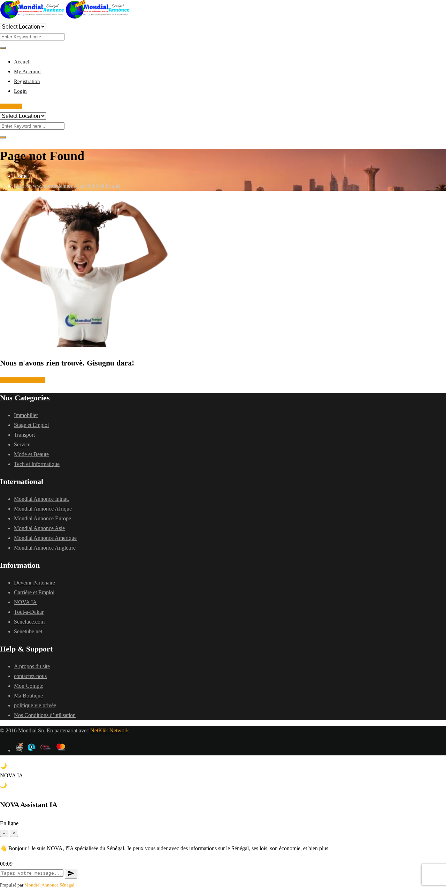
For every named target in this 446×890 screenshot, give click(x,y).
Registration (27, 81)
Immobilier (26, 415)
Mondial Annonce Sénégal (49, 885)
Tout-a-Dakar (29, 612)
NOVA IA (25, 602)
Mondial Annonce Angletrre (45, 548)
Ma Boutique (28, 696)
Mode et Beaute (31, 454)
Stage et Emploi (31, 425)
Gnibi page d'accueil (22, 380)
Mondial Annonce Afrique (43, 509)
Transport (24, 435)
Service (22, 444)
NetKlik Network (109, 730)
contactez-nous (30, 676)
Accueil (22, 62)
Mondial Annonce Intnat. (41, 499)
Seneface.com (29, 622)
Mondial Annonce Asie (39, 528)
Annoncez (11, 106)
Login (20, 91)
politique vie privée (35, 705)
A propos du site (32, 666)
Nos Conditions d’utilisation (45, 715)
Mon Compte (28, 686)
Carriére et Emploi (34, 592)
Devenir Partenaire (34, 583)
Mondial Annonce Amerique (45, 538)
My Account (27, 71)
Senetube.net (28, 631)
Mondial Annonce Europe (42, 518)
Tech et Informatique (37, 464)
